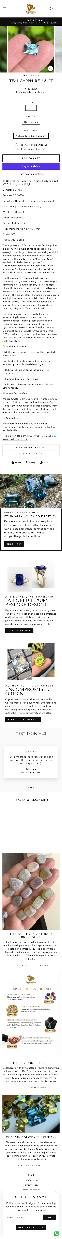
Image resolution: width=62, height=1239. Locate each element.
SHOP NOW (14, 544)
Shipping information (31, 447)
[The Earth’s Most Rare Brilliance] (31, 891)
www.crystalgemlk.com (15, 439)
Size (31, 102)
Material (31, 130)
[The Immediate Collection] (31, 1114)
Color (31, 116)
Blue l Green (31, 121)
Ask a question (31, 453)
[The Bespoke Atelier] (31, 1015)
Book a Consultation (31, 1088)
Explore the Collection (31, 965)
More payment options (31, 173)
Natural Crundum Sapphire (31, 135)
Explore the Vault (31, 1165)
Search (31, 1175)
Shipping (20, 92)
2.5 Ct (31, 107)
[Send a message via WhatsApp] (57, 1234)
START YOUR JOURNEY (23, 719)
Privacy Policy (31, 1184)
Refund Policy (31, 1179)
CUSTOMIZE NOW (19, 630)
